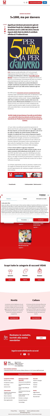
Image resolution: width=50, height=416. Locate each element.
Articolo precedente (29, 184)
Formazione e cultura (8, 382)
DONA (45, 2)
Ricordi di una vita (23, 245)
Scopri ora (10, 279)
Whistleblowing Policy (25, 412)
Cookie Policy (22, 410)
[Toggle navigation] (26, 2)
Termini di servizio (35, 414)
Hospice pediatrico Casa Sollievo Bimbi (24, 395)
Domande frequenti (23, 400)
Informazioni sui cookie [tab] (41, 198)
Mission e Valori (7, 380)
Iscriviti (41, 337)
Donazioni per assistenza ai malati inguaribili (10, 393)
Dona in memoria (8, 395)
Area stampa (6, 384)
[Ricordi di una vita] (25, 236)
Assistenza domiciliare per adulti (24, 385)
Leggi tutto (21, 224)
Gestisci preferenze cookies (33, 410)
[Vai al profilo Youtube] (24, 354)
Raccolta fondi (36, 396)
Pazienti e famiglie (37, 380)
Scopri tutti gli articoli (14, 318)
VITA (9, 72)
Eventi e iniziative (37, 394)
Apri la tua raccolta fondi (9, 398)
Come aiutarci (7, 390)
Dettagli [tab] (25, 198)
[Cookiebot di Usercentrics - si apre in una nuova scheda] (40, 195)
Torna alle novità (12, 184)
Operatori (35, 382)
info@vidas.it (20, 363)
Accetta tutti (40, 219)
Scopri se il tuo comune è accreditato (25, 374)
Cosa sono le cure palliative (25, 382)
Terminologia (22, 402)
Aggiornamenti (36, 392)
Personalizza (24, 219)
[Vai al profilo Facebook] (20, 354)
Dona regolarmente (8, 400)
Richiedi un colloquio (23, 398)
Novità (35, 390)
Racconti (35, 378)
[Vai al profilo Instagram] (29, 354)
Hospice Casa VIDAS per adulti (24, 388)
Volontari (35, 384)
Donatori (35, 386)
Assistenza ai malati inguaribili (23, 379)
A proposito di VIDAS (9, 378)
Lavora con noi (7, 386)
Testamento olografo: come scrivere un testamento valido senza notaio (39, 223)
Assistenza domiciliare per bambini (24, 392)
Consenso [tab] (8, 198)
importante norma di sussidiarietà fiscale (28, 92)
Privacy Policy (14, 410)
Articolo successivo (37, 184)
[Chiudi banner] (48, 195)
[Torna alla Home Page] (4, 2)
